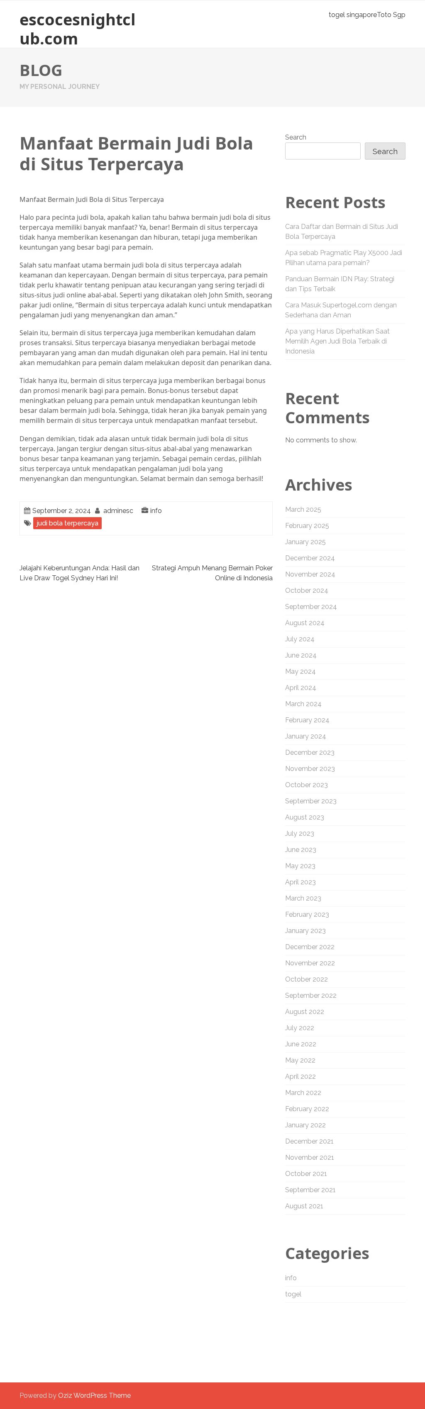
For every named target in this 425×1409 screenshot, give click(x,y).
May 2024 (300, 671)
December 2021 (309, 1141)
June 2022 (300, 1044)
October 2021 (306, 1174)
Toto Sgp (391, 15)
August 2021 (304, 1206)
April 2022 (300, 1076)
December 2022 (310, 947)
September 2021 (310, 1190)
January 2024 (305, 736)
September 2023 (311, 801)
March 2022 (303, 1093)
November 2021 (309, 1157)
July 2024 (300, 639)
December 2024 (310, 558)
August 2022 (304, 1012)
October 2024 (306, 590)
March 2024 (303, 704)
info (156, 511)
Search (295, 137)
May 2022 (300, 1060)
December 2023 (310, 752)
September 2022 (311, 995)
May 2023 (300, 866)
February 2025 (307, 526)
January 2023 (305, 931)
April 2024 (300, 688)
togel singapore (353, 15)
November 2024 (310, 574)
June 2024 (301, 655)
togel (293, 1294)
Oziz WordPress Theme (94, 1395)
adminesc (118, 511)
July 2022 (299, 1028)
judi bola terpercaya (67, 523)
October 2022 (306, 979)
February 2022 (307, 1109)
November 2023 (310, 769)
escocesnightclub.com (78, 28)
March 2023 (303, 898)
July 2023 (299, 833)
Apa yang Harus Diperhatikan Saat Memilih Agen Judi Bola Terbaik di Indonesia (337, 341)
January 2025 (305, 542)
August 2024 (305, 623)
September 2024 (311, 607)
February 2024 (307, 720)
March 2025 (303, 509)
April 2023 (300, 882)
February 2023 (307, 914)
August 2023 (304, 817)
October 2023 (306, 785)
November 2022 (310, 963)
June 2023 (300, 850)
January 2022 (305, 1125)
